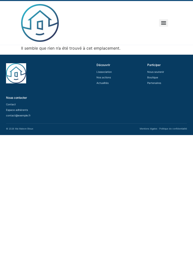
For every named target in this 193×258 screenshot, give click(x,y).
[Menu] (163, 23)
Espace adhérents (17, 109)
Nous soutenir (155, 71)
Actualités (102, 82)
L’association (104, 71)
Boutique (152, 77)
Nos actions (103, 77)
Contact (11, 104)
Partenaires (154, 82)
